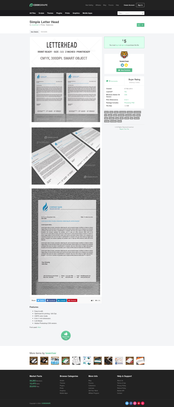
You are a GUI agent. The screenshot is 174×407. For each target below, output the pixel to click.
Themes (62, 383)
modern (111, 118)
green (110, 115)
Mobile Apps (64, 393)
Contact (119, 393)
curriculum (137, 112)
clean (116, 112)
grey (115, 115)
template (113, 121)
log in (117, 45)
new (117, 118)
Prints (43, 25)
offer (121, 118)
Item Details (34, 32)
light (106, 118)
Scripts (62, 380)
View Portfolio (125, 70)
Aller (39, 327)
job (134, 115)
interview (128, 115)
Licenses (91, 388)
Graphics (63, 391)
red (131, 118)
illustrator (121, 115)
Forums (91, 383)
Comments (44, 32)
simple (107, 121)
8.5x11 (126, 100)
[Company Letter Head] (142, 25)
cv (105, 115)
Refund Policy (121, 388)
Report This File (124, 129)
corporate (122, 112)
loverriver (35, 25)
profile (126, 118)
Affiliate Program (94, 393)
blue (111, 112)
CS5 (125, 95)
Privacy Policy (121, 386)
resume (137, 118)
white (119, 121)
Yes (125, 92)
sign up (123, 45)
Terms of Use (121, 383)
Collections (92, 386)
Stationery (49, 25)
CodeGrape (45, 403)
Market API (120, 391)
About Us (120, 380)
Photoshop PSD (129, 103)
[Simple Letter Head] (139, 25)
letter (138, 115)
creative (129, 112)
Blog (90, 380)
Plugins (62, 386)
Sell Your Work (93, 391)
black (106, 112)
